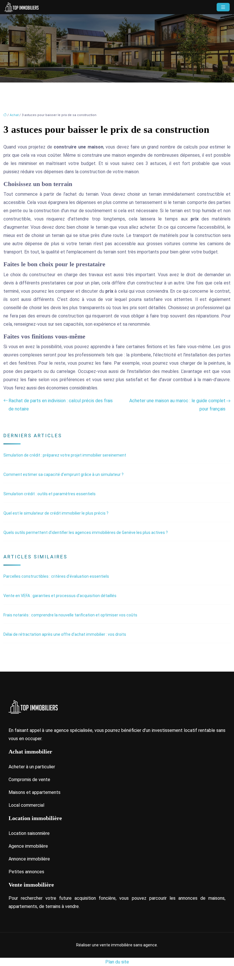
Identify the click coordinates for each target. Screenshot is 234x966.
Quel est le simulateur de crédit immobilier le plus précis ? (55, 513)
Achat (14, 115)
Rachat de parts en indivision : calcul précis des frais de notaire (61, 405)
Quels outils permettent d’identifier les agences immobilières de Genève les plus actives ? (85, 532)
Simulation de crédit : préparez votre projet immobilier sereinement (64, 455)
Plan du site (117, 962)
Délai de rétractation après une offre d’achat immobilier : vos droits (64, 634)
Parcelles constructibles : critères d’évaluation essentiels (56, 576)
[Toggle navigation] (223, 7)
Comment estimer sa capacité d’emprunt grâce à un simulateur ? (63, 474)
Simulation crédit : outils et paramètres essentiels (49, 494)
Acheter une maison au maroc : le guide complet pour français (177, 405)
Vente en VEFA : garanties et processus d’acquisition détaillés (59, 595)
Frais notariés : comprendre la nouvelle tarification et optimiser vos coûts (70, 615)
